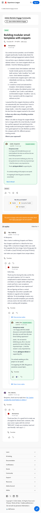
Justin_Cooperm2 (15, 144)
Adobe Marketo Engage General (10, 8)
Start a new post (16, 219)
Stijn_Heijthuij (12, 232)
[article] (20, 248)
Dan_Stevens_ (12, 392)
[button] (10, 42)
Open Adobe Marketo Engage (17, 21)
